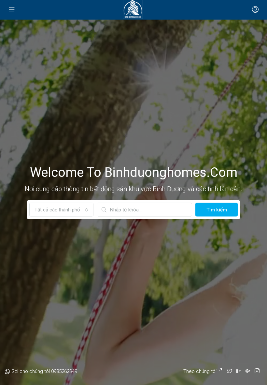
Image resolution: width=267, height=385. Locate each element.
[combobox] (61, 210)
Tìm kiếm (216, 210)
